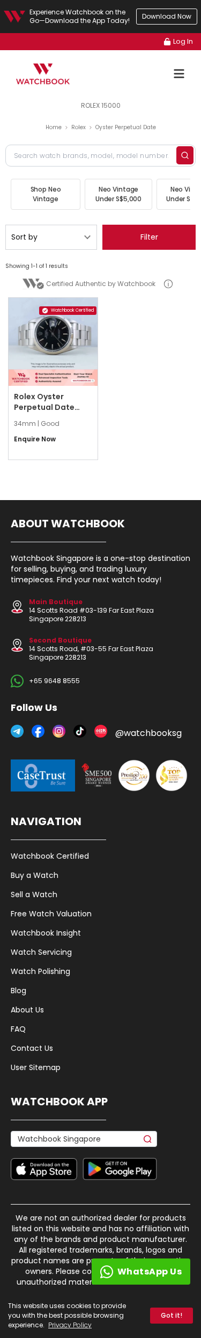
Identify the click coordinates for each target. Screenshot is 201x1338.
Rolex (78, 127)
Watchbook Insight (46, 933)
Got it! (171, 1315)
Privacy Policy (70, 1324)
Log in (183, 41)
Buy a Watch (34, 875)
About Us (27, 1009)
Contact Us (32, 1048)
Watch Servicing (41, 952)
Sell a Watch (34, 894)
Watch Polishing (40, 971)
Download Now (166, 16)
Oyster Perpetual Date (125, 127)
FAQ (18, 1029)
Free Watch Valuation (51, 913)
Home (54, 127)
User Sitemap (36, 1067)
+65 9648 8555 (54, 681)
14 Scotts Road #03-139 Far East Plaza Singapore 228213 (91, 610)
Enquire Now (35, 439)
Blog (18, 990)
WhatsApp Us (149, 1271)
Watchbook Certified (50, 856)
